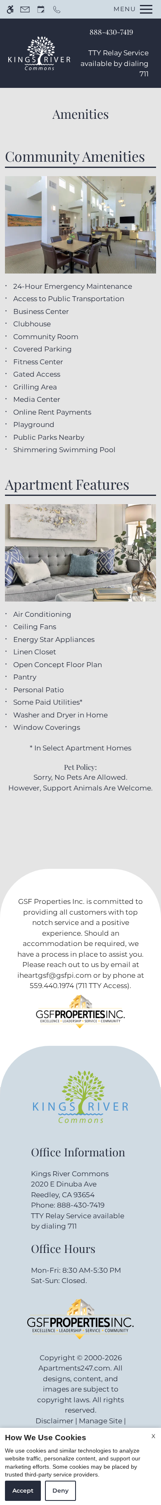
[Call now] (56, 9)
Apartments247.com (74, 1368)
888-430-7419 (111, 31)
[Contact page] (25, 9)
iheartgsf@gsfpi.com (54, 975)
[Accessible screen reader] (10, 9)
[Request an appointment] (41, 9)
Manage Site (100, 1421)
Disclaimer (54, 1421)
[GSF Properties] (80, 1018)
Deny (60, 1490)
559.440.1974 (52, 985)
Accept (22, 1490)
